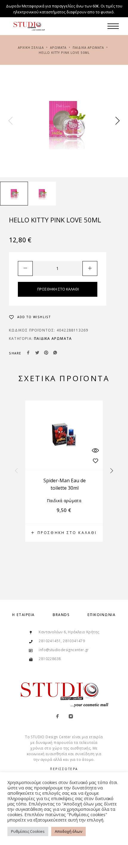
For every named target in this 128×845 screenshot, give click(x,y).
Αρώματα (58, 47)
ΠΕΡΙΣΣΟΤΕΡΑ (64, 769)
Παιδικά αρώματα (88, 47)
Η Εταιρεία (23, 614)
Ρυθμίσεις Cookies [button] (28, 831)
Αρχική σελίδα (31, 47)
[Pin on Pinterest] (46, 353)
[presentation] (10, 121)
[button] (64, 533)
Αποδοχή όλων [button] (68, 831)
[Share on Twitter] (37, 353)
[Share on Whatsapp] (55, 353)
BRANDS (61, 614)
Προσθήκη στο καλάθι (58, 289)
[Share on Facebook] (28, 353)
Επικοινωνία (101, 614)
